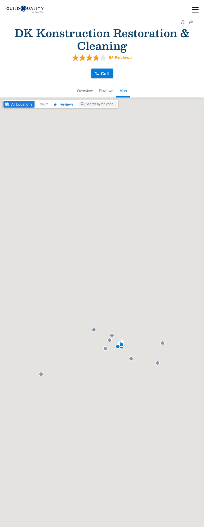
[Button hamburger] (195, 9)
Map (123, 90)
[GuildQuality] (24, 10)
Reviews (106, 90)
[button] (41, 374)
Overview (85, 90)
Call (105, 73)
